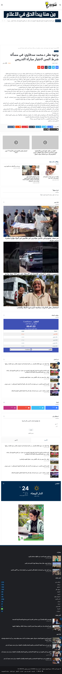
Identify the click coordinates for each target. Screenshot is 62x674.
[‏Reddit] (38, 67)
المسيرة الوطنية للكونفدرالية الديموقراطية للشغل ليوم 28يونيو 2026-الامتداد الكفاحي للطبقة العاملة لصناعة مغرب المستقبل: (31, 179)
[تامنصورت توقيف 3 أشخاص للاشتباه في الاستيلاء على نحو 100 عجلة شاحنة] (31, 257)
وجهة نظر (51, 48)
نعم (55, 424)
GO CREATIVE (21, 668)
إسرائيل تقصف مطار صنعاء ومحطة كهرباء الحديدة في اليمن (38, 563)
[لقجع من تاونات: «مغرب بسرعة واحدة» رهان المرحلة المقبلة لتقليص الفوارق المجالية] (54, 393)
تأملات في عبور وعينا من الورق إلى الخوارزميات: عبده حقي (51, 177)
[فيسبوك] (57, 67)
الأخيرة (45, 440)
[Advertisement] (31, 33)
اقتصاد (58, 591)
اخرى (59, 594)
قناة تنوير (58, 606)
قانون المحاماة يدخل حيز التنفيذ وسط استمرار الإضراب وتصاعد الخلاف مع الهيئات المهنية (31, 626)
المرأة (58, 608)
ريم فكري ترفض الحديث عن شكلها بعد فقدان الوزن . (39, 556)
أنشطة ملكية (57, 596)
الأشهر (16, 440)
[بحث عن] (60, 5)
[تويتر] (53, 67)
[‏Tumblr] (46, 67)
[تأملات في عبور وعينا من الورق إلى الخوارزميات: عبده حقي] (50, 170)
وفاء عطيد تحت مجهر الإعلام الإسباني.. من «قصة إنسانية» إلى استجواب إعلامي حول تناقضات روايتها (27, 363)
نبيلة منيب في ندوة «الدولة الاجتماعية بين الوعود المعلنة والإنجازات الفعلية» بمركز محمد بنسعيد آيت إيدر (28, 645)
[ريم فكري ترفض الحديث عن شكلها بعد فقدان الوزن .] (57, 558)
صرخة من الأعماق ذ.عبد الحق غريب (12, 166)
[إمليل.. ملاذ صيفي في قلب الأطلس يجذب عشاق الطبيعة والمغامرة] (54, 379)
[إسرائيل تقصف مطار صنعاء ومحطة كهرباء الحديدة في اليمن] (57, 565)
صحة (59, 604)
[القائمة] (2, 5)
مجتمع (58, 587)
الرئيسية (56, 48)
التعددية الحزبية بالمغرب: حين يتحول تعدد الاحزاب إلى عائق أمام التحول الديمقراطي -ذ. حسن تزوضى (27, 384)
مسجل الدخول (49, 194)
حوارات (58, 611)
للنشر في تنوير (27, 671)
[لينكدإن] (49, 67)
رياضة (58, 584)
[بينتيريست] (42, 67)
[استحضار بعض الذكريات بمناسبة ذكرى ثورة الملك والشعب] (31, 290)
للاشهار (17, 671)
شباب (58, 601)
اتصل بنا (21, 671)
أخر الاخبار (57, 599)
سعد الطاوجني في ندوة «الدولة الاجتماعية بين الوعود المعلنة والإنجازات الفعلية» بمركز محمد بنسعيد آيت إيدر (27, 658)
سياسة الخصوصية (5, 671)
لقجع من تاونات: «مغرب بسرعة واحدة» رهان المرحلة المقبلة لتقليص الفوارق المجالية (30, 390)
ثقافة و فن (57, 582)
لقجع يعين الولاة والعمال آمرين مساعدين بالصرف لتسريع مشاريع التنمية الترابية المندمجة (31, 619)
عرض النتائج (31, 433)
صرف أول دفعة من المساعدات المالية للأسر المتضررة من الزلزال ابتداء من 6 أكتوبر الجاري (31, 570)
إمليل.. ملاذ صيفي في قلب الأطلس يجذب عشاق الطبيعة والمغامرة (40, 20)
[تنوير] (51, 4)
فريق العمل (12, 671)
